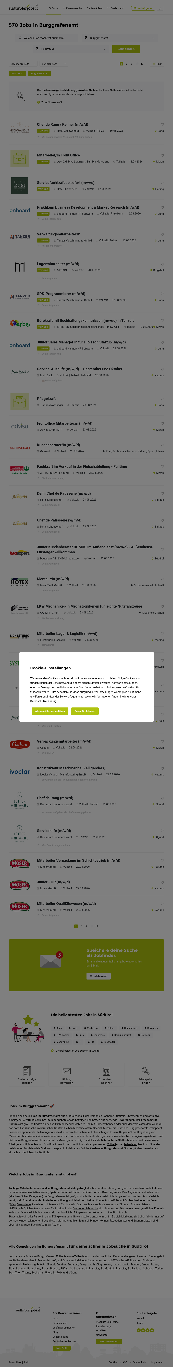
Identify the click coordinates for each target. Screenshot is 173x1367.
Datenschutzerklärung (43, 701)
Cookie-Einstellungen (85, 711)
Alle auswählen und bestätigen (50, 711)
